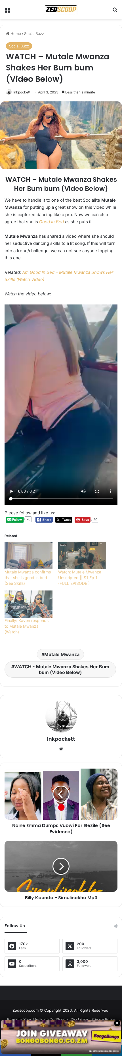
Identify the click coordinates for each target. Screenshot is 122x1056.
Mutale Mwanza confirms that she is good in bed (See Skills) (28, 577)
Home (15, 33)
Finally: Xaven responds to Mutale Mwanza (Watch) (27, 626)
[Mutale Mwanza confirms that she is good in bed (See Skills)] (28, 555)
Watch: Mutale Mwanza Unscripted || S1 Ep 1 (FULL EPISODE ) (79, 577)
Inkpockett (21, 92)
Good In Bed (51, 221)
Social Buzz (34, 33)
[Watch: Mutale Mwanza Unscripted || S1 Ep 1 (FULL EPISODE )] (82, 555)
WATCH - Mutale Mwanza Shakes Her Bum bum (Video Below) (61, 669)
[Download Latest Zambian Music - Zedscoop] (61, 9)
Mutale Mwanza (61, 654)
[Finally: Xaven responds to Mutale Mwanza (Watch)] (28, 604)
